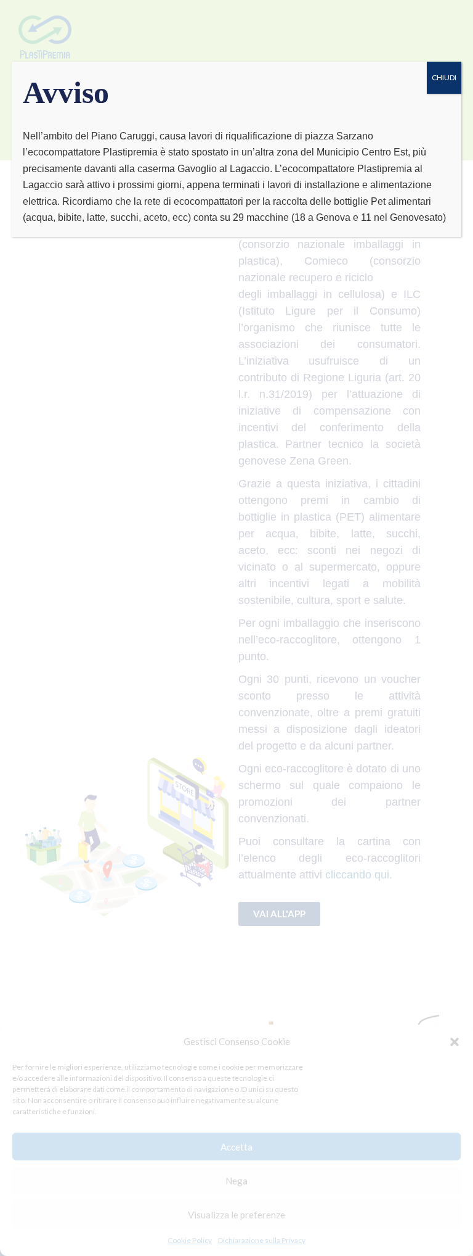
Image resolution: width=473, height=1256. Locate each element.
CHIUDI (444, 77)
